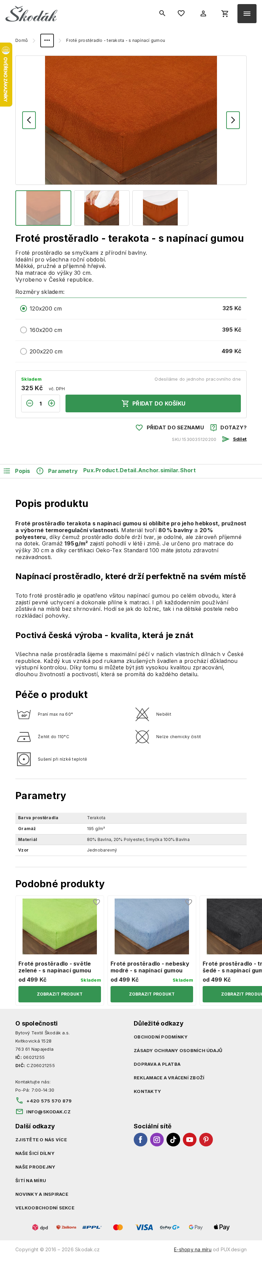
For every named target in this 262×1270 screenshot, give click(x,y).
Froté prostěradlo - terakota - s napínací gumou (115, 40)
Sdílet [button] (240, 439)
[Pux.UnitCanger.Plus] (53, 403)
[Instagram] (157, 1139)
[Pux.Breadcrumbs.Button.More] (47, 40)
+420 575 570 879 (49, 1101)
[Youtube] (189, 1139)
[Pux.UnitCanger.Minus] (27, 403)
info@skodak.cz (48, 1111)
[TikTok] (173, 1139)
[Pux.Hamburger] (247, 13)
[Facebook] (140, 1139)
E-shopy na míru (193, 1249)
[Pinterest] (206, 1139)
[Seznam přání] (97, 903)
